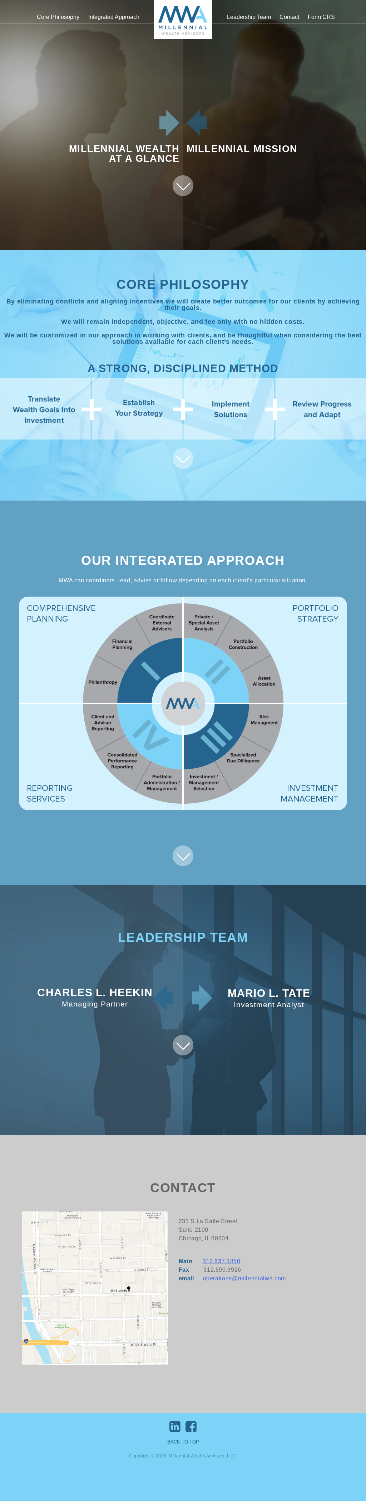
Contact (289, 17)
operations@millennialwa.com (244, 1278)
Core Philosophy (58, 17)
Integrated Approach (113, 17)
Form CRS (321, 17)
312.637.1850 (222, 1261)
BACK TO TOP (183, 1442)
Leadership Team (249, 17)
